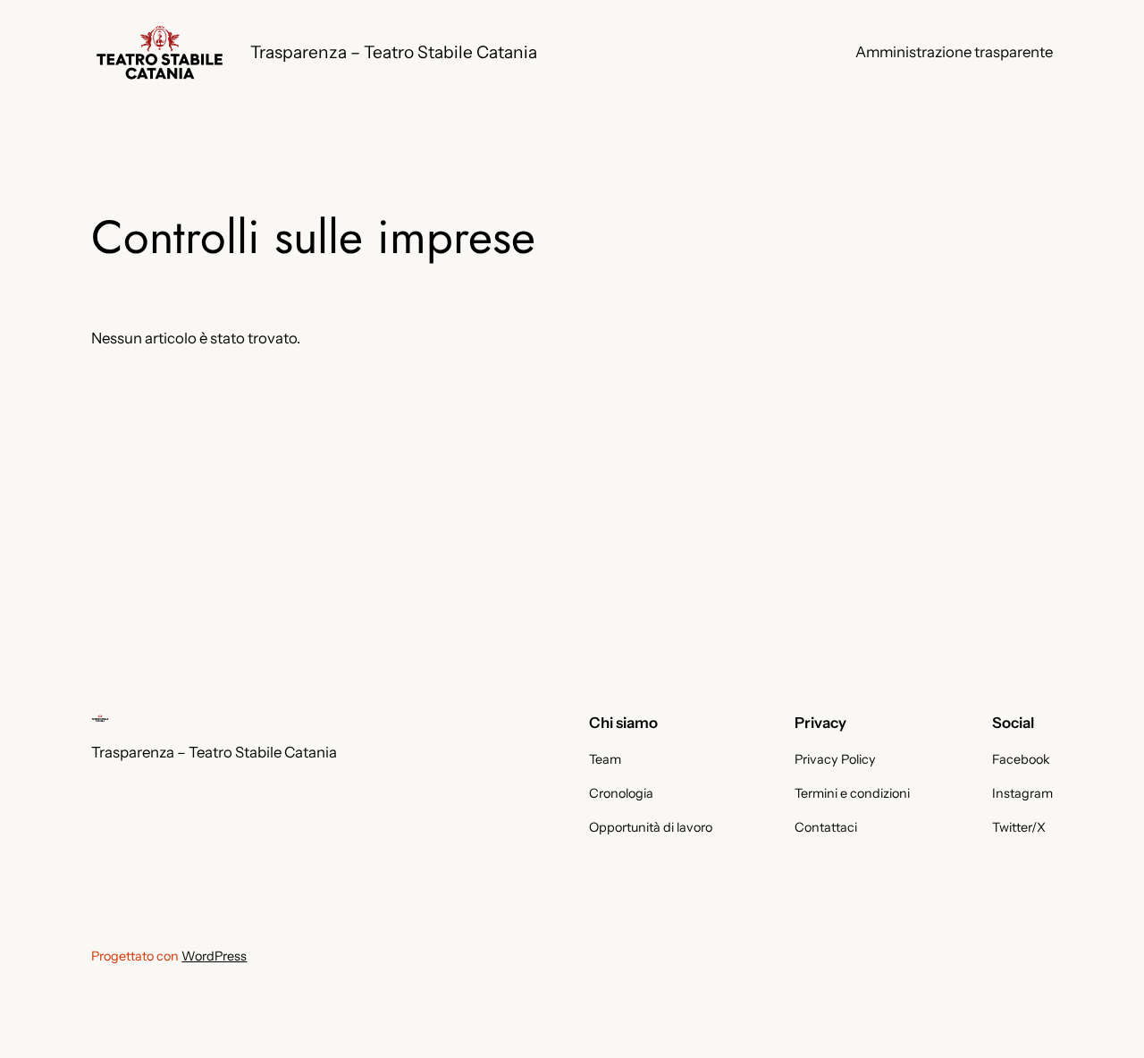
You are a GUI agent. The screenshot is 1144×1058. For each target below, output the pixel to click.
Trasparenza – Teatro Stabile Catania (393, 52)
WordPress (214, 956)
